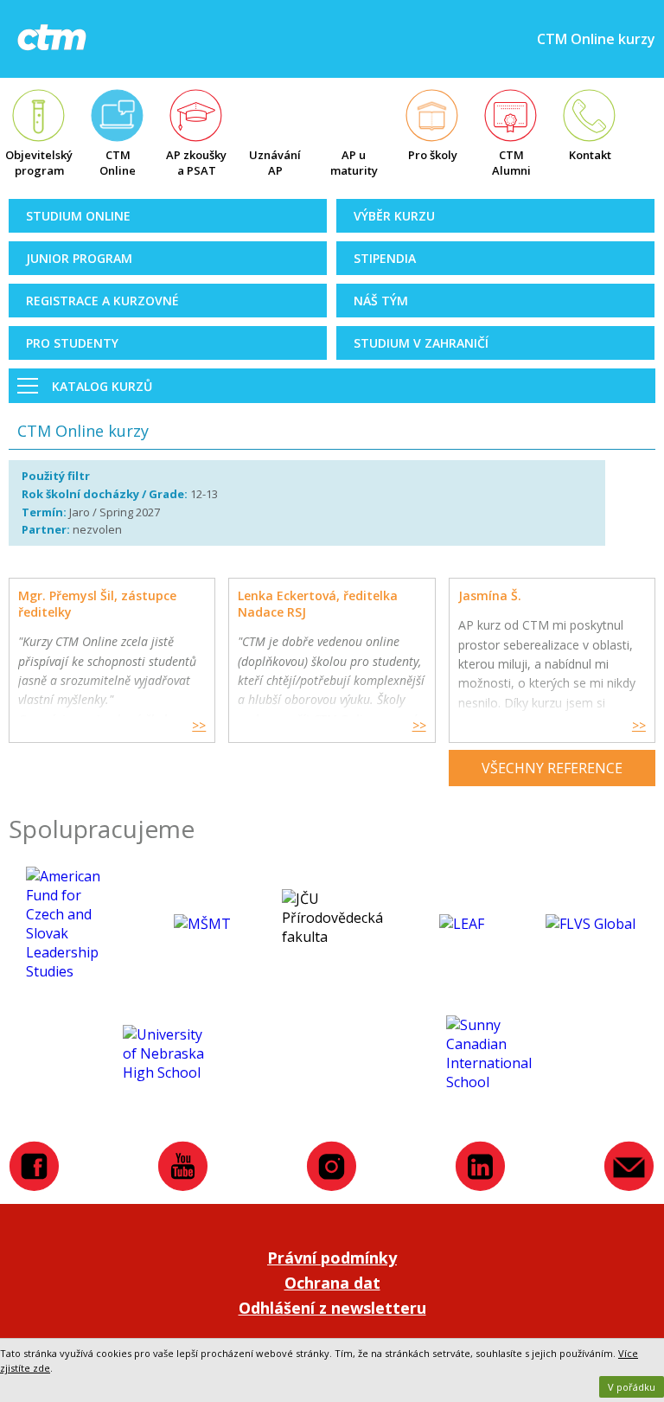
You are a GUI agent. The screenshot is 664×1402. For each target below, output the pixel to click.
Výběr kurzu (394, 216)
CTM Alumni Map (511, 164)
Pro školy (432, 155)
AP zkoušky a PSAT (196, 162)
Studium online (78, 216)
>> (199, 725)
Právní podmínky (332, 1257)
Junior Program (79, 258)
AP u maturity (354, 162)
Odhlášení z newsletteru (332, 1307)
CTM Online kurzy (117, 164)
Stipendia (385, 258)
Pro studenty (72, 343)
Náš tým (381, 300)
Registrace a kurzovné (102, 300)
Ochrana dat (332, 1282)
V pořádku (631, 1386)
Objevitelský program (39, 162)
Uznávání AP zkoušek (275, 164)
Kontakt (590, 155)
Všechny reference (552, 768)
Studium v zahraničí (421, 343)
